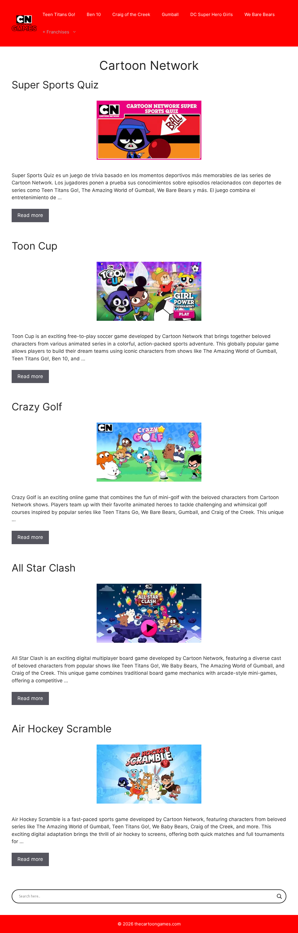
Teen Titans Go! (58, 14)
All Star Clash (44, 568)
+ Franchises (55, 32)
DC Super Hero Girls (211, 14)
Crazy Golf (37, 406)
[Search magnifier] (279, 896)
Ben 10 (94, 14)
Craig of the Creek (131, 14)
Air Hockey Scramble (61, 728)
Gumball (170, 14)
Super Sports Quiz (55, 85)
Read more (30, 215)
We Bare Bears (259, 14)
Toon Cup (34, 246)
